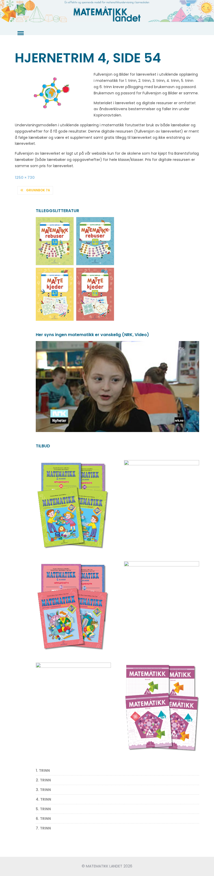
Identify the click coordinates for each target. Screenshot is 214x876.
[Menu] (20, 33)
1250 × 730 (25, 177)
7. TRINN (43, 828)
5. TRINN (43, 809)
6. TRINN (43, 818)
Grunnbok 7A (38, 190)
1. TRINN (43, 770)
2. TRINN (43, 780)
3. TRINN (43, 789)
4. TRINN (43, 799)
